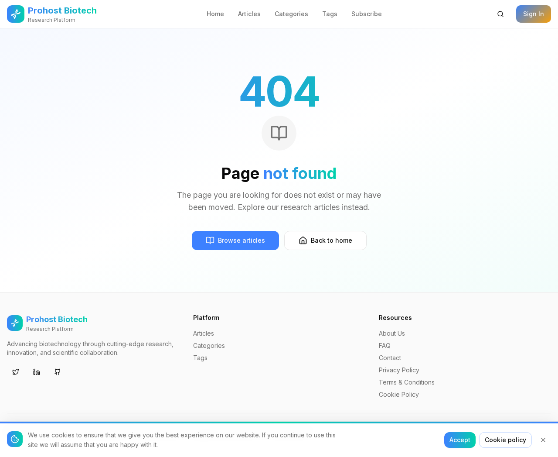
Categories (291, 13)
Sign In (533, 13)
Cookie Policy (399, 394)
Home (215, 13)
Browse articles (241, 240)
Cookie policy (505, 439)
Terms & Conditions (407, 382)
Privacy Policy (399, 370)
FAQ (385, 345)
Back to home (331, 240)
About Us (392, 333)
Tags (329, 13)
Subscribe (366, 13)
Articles (249, 13)
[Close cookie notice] (543, 440)
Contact (390, 357)
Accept (459, 439)
